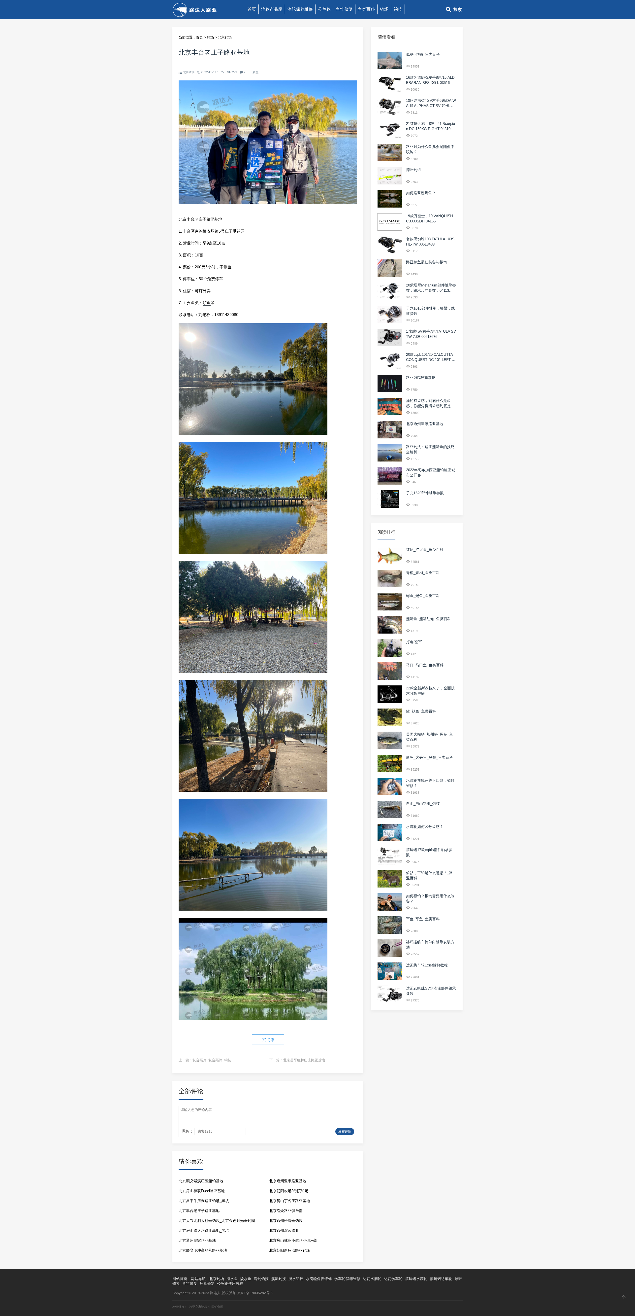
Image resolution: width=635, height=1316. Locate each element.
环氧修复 (207, 1283)
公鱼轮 (324, 9)
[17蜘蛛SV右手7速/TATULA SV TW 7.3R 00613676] (390, 345)
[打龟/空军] (390, 655)
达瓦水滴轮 (372, 1279)
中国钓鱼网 (215, 1307)
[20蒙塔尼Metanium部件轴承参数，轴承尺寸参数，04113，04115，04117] (390, 299)
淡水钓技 (295, 1279)
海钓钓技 (261, 1279)
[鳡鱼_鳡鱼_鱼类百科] (390, 609)
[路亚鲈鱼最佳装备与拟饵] (390, 276)
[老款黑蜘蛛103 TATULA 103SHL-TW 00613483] (390, 252)
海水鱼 (232, 1279)
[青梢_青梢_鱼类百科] (390, 586)
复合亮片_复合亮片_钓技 (211, 1060)
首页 (252, 9)
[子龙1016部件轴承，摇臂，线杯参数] (390, 322)
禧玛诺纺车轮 (441, 1279)
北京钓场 (225, 37)
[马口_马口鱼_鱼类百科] (390, 678)
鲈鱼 (255, 72)
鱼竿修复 (344, 9)
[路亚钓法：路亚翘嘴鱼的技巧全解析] (390, 460)
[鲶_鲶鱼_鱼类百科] (390, 725)
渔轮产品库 (271, 9)
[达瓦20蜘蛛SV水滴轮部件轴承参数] (390, 1002)
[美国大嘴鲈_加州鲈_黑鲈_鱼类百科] (390, 748)
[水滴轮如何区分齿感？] (390, 840)
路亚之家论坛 (198, 1307)
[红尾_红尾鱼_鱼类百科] (390, 563)
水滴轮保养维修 (319, 1279)
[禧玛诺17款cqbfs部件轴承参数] (390, 863)
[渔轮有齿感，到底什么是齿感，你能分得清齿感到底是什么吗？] (390, 414)
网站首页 (179, 1279)
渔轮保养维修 (300, 9)
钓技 (398, 9)
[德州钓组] (390, 183)
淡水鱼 (245, 1279)
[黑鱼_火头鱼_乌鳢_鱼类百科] (390, 771)
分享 (270, 1040)
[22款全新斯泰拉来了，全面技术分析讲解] (390, 702)
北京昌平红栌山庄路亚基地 (304, 1060)
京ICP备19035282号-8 (255, 1293)
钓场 (384, 9)
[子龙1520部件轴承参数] (390, 506)
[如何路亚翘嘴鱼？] (390, 206)
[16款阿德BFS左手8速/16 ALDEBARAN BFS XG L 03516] (390, 91)
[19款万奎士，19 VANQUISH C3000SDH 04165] (390, 229)
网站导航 (198, 1279)
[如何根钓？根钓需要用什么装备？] (390, 909)
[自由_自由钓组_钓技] (390, 817)
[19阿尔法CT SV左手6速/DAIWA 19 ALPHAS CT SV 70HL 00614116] (390, 114)
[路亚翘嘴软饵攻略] (390, 391)
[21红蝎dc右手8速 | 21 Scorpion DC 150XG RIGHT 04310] (390, 137)
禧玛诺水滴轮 (416, 1279)
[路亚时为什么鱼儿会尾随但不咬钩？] (390, 160)
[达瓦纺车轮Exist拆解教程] (390, 979)
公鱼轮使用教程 (230, 1283)
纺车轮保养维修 (347, 1279)
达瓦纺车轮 (393, 1279)
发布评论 (344, 1131)
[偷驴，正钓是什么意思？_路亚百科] (390, 886)
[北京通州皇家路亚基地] (390, 437)
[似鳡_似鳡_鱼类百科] (390, 68)
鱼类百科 (366, 9)
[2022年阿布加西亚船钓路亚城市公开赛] (390, 483)
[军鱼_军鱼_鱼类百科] (390, 932)
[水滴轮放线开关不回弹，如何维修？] (390, 794)
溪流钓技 (278, 1279)
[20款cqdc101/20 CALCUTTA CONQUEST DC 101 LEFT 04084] (390, 368)
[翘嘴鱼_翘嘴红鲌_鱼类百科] (390, 632)
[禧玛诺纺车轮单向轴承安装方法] (390, 956)
